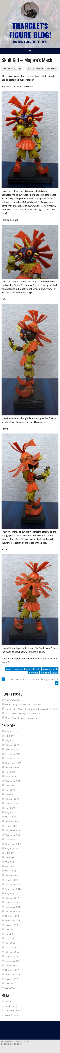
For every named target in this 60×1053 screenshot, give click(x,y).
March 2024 (10, 776)
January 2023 (11, 803)
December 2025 (12, 754)
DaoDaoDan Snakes (14, 700)
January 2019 (11, 902)
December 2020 (12, 830)
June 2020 (10, 857)
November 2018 (12, 911)
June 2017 (10, 987)
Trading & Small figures (47, 68)
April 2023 (10, 790)
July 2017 (9, 983)
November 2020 (12, 835)
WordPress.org (12, 1015)
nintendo (33, 672)
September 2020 (13, 844)
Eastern (31, 68)
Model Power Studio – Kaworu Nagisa (23, 718)
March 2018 (10, 947)
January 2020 (11, 880)
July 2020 (9, 853)
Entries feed (11, 1006)
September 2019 (13, 889)
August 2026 (11, 731)
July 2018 (9, 929)
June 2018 (10, 934)
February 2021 (12, 821)
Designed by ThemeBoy (11, 1044)
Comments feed (13, 1010)
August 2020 (11, 848)
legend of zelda (32, 668)
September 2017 (13, 974)
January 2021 (11, 826)
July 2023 (9, 785)
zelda (55, 672)
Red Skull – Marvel (13, 679)
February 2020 (12, 875)
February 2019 (12, 898)
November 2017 (12, 965)
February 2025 (12, 767)
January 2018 (11, 956)
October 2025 (12, 758)
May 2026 (9, 740)
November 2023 (12, 781)
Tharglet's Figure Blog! (30, 30)
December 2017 (12, 961)
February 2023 (12, 799)
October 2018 (12, 916)
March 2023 (10, 794)
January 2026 (11, 749)
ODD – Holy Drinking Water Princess (22, 713)
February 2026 (12, 745)
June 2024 (10, 772)
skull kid (45, 672)
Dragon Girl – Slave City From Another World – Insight (31, 709)
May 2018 (9, 938)
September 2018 (13, 920)
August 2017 (11, 979)
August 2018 (11, 925)
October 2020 (12, 839)
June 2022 (10, 808)
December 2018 (12, 907)
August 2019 (11, 893)
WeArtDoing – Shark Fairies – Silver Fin (23, 704)
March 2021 (10, 817)
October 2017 (12, 970)
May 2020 (9, 862)
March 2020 (10, 871)
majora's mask (50, 668)
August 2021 (11, 812)
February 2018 (12, 952)
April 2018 (10, 942)
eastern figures (14, 668)
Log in (8, 1001)
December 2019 (12, 884)
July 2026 (9, 736)
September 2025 (13, 763)
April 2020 (10, 866)
